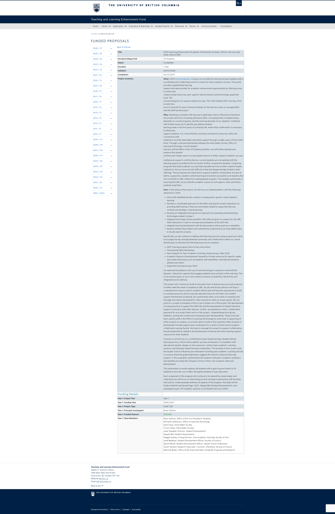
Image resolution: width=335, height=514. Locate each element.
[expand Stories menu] (198, 26)
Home (95, 26)
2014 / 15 (97, 113)
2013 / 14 (97, 118)
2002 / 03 (97, 177)
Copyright (125, 509)
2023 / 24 (97, 64)
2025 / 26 (97, 53)
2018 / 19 (97, 91)
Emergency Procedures (99, 509)
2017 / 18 (97, 96)
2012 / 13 (97, 123)
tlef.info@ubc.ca (103, 481)
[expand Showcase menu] (186, 26)
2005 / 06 (97, 161)
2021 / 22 (97, 75)
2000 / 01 (97, 188)
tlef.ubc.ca (103, 478)
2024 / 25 (97, 59)
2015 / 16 (97, 107)
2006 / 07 (97, 155)
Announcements (209, 26)
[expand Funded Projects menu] (171, 26)
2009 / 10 (97, 139)
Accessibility (136, 509)
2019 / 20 (97, 86)
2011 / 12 (97, 129)
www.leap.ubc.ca (184, 79)
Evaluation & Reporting (139, 26)
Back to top (96, 486)
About (104, 26)
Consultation (226, 26)
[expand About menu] (109, 26)
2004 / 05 (97, 166)
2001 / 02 (97, 182)
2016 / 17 (97, 102)
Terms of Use (115, 509)
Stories (192, 26)
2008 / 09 (98, 145)
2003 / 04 (97, 172)
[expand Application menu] (125, 26)
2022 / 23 (97, 70)
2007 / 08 (97, 150)
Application (118, 26)
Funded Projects (162, 26)
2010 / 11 (97, 134)
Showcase (179, 26)
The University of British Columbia (96, 7)
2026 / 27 (97, 48)
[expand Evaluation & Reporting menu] (151, 26)
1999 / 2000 (99, 193)
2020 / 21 (97, 80)
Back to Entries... (124, 47)
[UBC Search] (239, 3)
